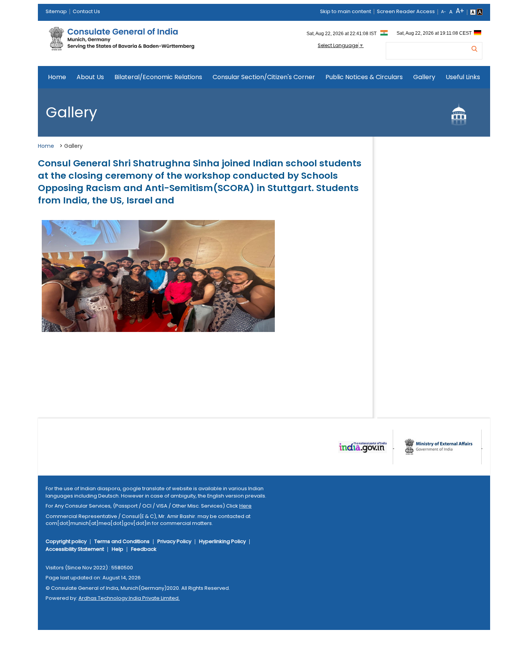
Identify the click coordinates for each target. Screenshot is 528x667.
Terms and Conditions (122, 541)
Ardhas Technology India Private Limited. (129, 598)
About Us (90, 77)
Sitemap (56, 11)
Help (117, 549)
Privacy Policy (174, 541)
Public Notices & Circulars (364, 77)
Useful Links (463, 77)
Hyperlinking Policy (222, 541)
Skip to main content (345, 11)
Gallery (424, 77)
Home (57, 77)
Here (245, 506)
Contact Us (86, 11)
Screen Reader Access (406, 11)
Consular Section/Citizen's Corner (264, 77)
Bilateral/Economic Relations (158, 77)
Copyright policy (66, 541)
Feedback (144, 549)
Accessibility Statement (75, 549)
